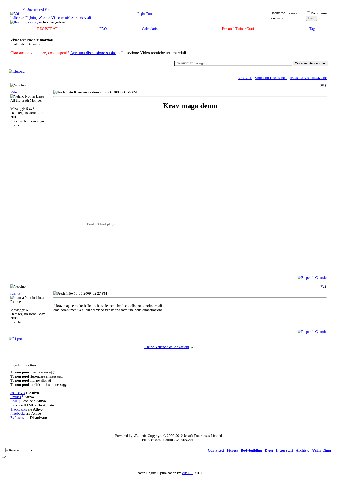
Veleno (15, 92)
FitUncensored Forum (38, 9)
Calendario (150, 29)
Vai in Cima (321, 450)
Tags (312, 29)
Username (277, 13)
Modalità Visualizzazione (308, 78)
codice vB (17, 393)
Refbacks (17, 417)
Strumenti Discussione (271, 78)
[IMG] (15, 401)
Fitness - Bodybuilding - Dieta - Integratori (260, 450)
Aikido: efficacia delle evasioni (166, 347)
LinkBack (245, 78)
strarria (15, 293)
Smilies (15, 397)
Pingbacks (17, 413)
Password (277, 18)
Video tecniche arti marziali (71, 18)
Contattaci (216, 450)
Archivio (302, 450)
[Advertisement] (94, 147)
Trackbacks (18, 409)
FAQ (103, 29)
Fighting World (36, 18)
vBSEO (187, 473)
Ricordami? (319, 13)
